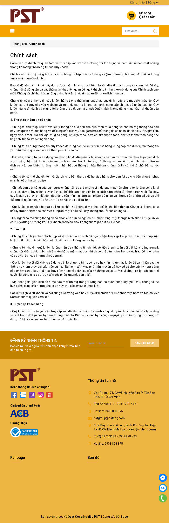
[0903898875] (163, 498)
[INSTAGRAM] (40, 394)
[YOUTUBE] (49, 394)
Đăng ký (153, 2)
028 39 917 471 (127, 404)
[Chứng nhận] (24, 432)
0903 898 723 (128, 436)
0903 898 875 (113, 411)
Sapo (124, 516)
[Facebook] (163, 478)
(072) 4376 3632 (105, 436)
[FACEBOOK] (14, 394)
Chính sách (24, 55)
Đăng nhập (137, 2)
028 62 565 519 (104, 404)
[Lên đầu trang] (163, 510)
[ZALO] (22, 394)
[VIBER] (31, 394)
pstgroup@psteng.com (109, 418)
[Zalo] (163, 488)
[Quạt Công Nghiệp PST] (27, 14)
